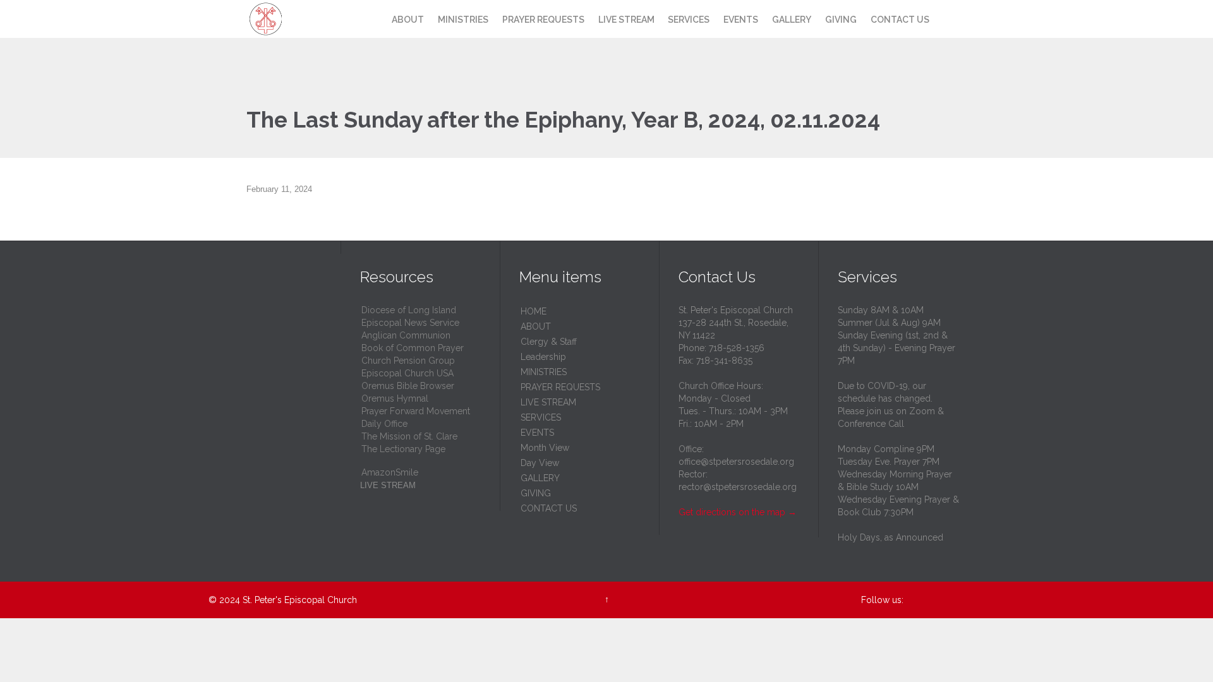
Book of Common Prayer (412, 348)
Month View (545, 448)
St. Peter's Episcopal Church (300, 600)
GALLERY (540, 478)
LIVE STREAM (548, 402)
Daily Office (384, 424)
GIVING (536, 493)
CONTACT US (549, 508)
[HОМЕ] (373, 20)
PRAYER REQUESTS (560, 387)
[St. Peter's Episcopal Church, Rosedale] (289, 19)
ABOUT (536, 326)
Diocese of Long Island (408, 310)
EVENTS (537, 433)
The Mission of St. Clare (409, 436)
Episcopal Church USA (407, 373)
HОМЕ (533, 311)
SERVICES (541, 417)
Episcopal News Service (410, 323)
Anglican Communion (405, 335)
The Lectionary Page (403, 449)
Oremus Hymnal (394, 398)
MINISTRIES (544, 372)
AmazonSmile (389, 472)
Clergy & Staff (549, 342)
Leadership (543, 357)
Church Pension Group (408, 361)
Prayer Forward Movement (415, 411)
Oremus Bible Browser (407, 386)
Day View (540, 463)
